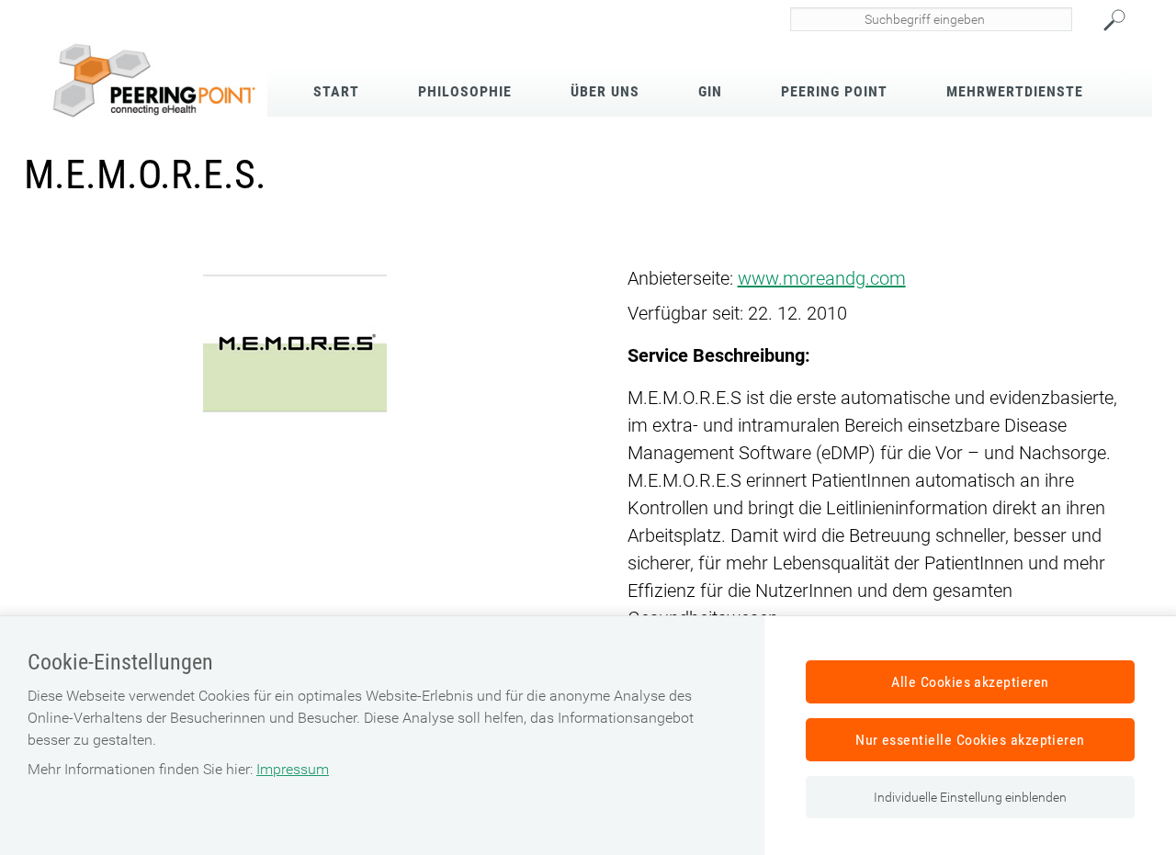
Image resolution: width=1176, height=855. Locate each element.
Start (336, 91)
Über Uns (605, 91)
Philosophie (465, 91)
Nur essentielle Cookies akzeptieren (970, 739)
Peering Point (834, 91)
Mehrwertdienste (1014, 91)
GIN (710, 91)
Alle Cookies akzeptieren (970, 682)
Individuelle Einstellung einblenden (970, 797)
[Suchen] (1123, 20)
